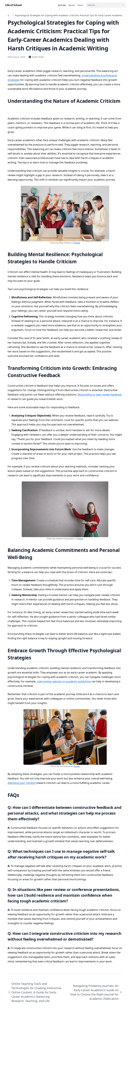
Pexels (77, 242)
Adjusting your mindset (22, 783)
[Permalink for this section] (10, 108)
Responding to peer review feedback (100, 394)
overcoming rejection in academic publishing (64, 681)
